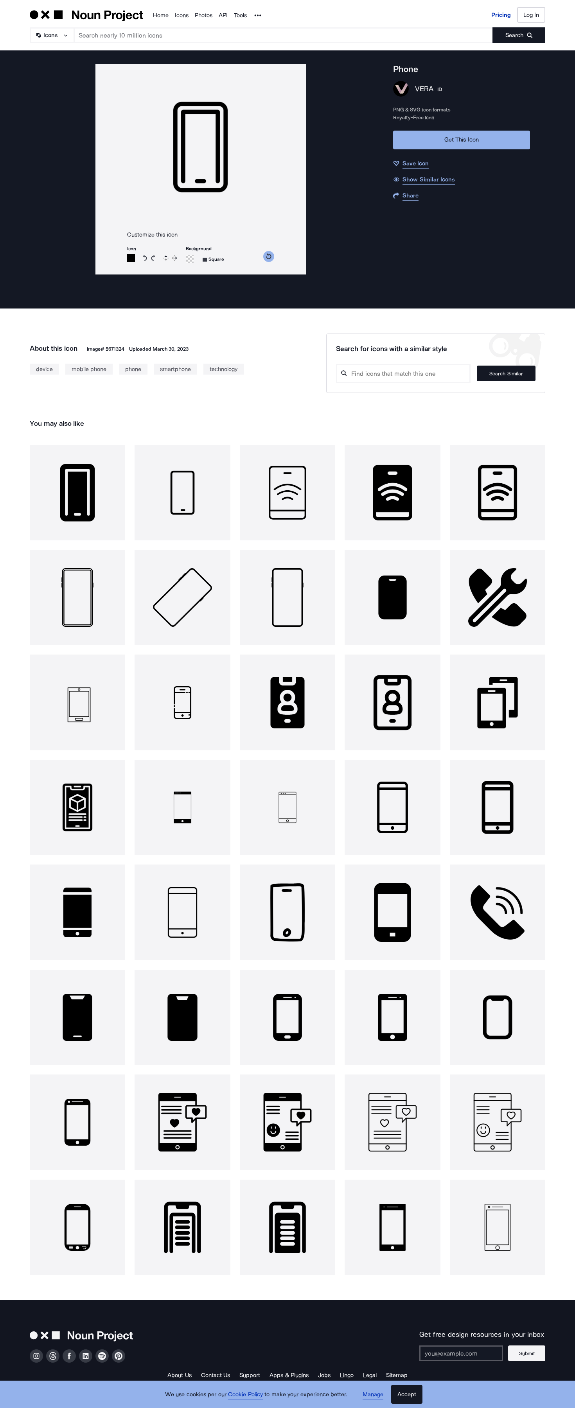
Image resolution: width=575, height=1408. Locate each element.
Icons (182, 15)
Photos (203, 15)
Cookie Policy (245, 1394)
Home (161, 15)
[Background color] (189, 259)
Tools (240, 15)
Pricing (501, 14)
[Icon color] (131, 258)
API (223, 15)
